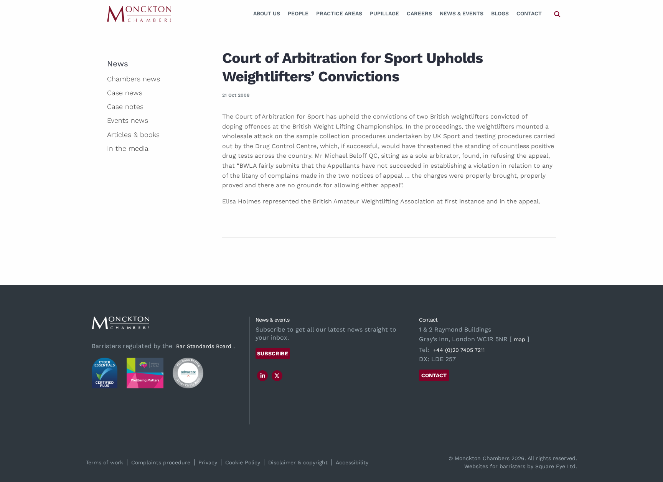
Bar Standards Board (203, 346)
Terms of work (104, 462)
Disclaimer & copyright (298, 462)
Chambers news (133, 79)
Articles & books (133, 134)
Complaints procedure (160, 462)
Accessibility (352, 462)
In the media (127, 148)
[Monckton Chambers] (139, 13)
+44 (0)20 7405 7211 (459, 350)
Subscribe (272, 353)
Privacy (207, 462)
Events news (127, 120)
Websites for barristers (494, 466)
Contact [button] (434, 375)
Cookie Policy (242, 462)
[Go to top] (648, 445)
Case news (124, 93)
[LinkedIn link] (263, 375)
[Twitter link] (277, 375)
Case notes (125, 106)
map (519, 339)
